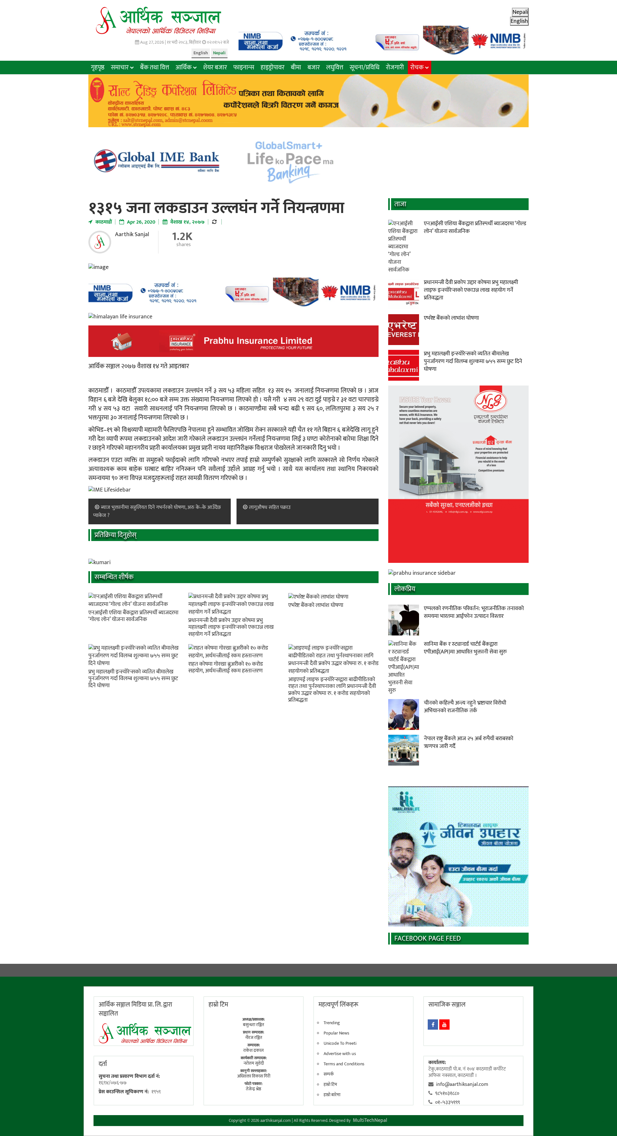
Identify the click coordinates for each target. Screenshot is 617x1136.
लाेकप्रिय (404, 589)
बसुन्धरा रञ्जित (253, 1024)
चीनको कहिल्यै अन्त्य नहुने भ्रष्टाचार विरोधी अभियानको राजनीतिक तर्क (465, 706)
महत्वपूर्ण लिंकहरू (338, 1004)
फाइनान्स (243, 67)
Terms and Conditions (344, 1064)
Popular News (336, 1033)
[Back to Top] (602, 1121)
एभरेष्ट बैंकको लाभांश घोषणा (315, 605)
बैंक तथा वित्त (154, 67)
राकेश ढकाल (253, 1050)
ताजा (400, 204)
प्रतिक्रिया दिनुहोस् (115, 535)
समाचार (120, 67)
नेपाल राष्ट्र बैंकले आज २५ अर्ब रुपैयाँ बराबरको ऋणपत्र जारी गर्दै (468, 742)
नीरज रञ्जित (253, 1037)
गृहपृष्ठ (97, 67)
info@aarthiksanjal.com (462, 1084)
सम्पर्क (329, 1074)
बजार (314, 67)
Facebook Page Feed (427, 939)
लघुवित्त (334, 67)
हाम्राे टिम (218, 1004)
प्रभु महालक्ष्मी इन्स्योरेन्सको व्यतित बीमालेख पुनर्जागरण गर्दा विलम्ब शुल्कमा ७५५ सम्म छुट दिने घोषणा (133, 678)
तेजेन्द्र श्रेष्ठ (253, 1089)
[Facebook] (433, 1024)
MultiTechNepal (370, 1120)
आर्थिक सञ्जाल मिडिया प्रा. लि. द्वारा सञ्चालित (135, 1009)
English (200, 53)
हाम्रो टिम (330, 1084)
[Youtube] (444, 1024)
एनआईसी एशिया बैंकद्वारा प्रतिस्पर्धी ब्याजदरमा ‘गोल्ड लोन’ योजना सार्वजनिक (133, 616)
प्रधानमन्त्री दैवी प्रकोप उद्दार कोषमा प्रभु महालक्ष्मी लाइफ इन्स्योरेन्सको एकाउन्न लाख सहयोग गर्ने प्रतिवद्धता (231, 627)
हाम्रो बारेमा (332, 1095)
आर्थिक (183, 67)
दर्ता (103, 1064)
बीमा (296, 67)
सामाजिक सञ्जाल (447, 1004)
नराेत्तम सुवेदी (254, 1063)
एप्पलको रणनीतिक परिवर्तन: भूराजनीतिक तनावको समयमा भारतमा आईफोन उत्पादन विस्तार (474, 612)
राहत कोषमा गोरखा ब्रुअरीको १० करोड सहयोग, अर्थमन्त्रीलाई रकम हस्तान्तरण (225, 667)
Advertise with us (340, 1053)
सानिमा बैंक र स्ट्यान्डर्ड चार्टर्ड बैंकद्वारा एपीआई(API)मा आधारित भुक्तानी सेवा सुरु (465, 648)
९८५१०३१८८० (447, 1093)
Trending (332, 1023)
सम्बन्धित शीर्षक (114, 577)
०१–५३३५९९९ (447, 1102)
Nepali (219, 53)
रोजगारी (395, 67)
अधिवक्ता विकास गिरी (253, 1076)
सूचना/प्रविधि (365, 67)
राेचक (417, 67)
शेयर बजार (215, 67)
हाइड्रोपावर (272, 67)
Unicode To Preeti (340, 1043)
